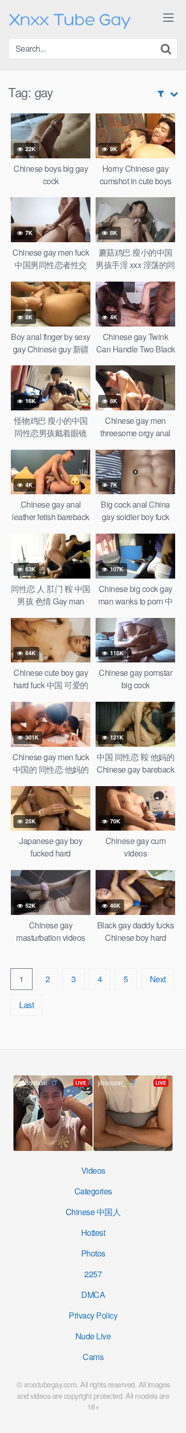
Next (158, 979)
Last (26, 1005)
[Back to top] (168, 1410)
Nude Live (93, 1336)
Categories (93, 1191)
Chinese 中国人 (93, 1212)
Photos (93, 1253)
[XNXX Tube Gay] (70, 19)
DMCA (93, 1295)
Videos (93, 1170)
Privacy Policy (93, 1315)
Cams (93, 1357)
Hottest (93, 1232)
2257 (93, 1274)
